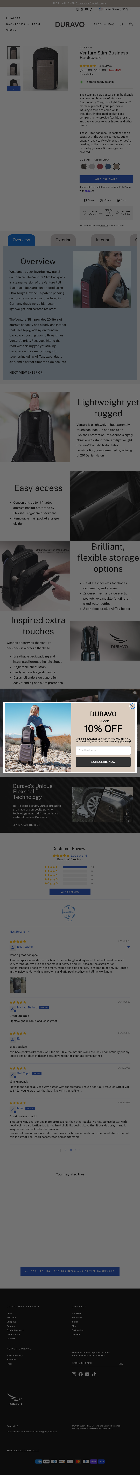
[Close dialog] (132, 706)
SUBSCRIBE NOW (103, 761)
